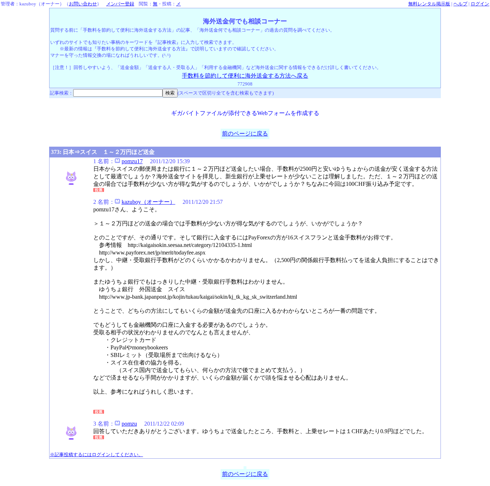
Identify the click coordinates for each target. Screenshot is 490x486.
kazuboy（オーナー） (148, 202)
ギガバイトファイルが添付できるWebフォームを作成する (245, 113)
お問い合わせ (83, 3)
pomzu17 (132, 161)
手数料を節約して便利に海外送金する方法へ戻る (245, 76)
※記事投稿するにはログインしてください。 (96, 454)
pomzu (129, 424)
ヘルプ (460, 3)
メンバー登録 (120, 3)
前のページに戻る (245, 133)
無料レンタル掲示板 (429, 3)
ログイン (480, 3)
